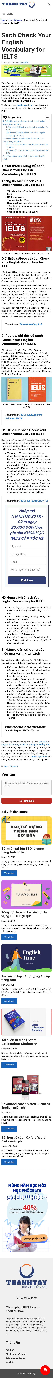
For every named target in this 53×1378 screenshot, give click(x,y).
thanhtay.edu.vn (25, 105)
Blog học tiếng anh (40, 744)
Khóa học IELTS (40, 756)
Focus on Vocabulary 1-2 (33, 500)
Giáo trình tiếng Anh (30, 324)
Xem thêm (9, 873)
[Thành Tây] (18, 4)
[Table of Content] (47, 117)
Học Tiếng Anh (15, 20)
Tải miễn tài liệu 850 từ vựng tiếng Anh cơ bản (22, 850)
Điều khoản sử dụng (15, 1358)
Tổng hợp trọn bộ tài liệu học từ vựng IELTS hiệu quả (24, 914)
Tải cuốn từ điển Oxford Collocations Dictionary (19, 1042)
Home (3, 20)
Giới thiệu (10, 1350)
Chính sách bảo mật (16, 1354)
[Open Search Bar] (49, 4)
